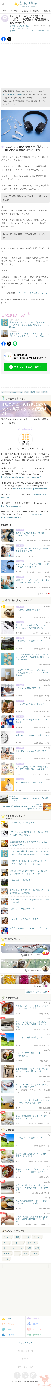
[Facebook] (3, 40)
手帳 (25, 1253)
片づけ (6, 1259)
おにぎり (37, 1237)
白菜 (29, 1248)
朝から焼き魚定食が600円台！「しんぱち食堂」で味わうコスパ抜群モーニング (28, 872)
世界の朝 (10, 1335)
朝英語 (26, 392)
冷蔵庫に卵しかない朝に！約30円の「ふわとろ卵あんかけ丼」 (29, 843)
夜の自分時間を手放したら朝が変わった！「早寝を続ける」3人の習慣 (30, 891)
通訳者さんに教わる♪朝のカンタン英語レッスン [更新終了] (19, 28)
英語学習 (44, 392)
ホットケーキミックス (13, 1248)
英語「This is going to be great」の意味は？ (28, 928)
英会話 (33, 392)
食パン (6, 1243)
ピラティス (32, 1243)
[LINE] (15, 345)
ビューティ (37, 1329)
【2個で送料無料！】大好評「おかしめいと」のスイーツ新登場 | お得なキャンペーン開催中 (29, 852)
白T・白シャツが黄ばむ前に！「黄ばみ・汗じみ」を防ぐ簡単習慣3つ (29, 833)
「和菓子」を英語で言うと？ (22, 822)
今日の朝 (36, 1318)
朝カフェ (36, 1324)
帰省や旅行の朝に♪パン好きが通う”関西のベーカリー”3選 (29, 901)
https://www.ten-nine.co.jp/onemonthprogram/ (21, 477)
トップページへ (25, 1343)
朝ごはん (7, 1237)
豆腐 (37, 1248)
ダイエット (18, 1243)
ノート (35, 1253)
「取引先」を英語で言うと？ (22, 909)
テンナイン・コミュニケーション (39, 30)
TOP (9, 1318)
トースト (7, 1253)
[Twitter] (9, 40)
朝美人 (9, 1329)
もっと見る (42, 593)
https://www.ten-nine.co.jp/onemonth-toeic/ (30, 489)
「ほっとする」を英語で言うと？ (24, 919)
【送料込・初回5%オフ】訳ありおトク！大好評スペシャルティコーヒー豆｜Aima (29, 862)
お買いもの (37, 1335)
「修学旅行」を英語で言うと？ (23, 880)
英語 (38, 392)
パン (17, 1253)
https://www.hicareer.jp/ (11, 506)
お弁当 (26, 1237)
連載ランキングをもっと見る (37, 992)
